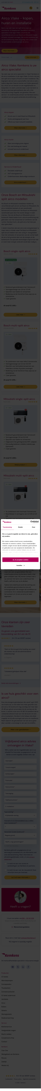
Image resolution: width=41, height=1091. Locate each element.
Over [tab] (33, 527)
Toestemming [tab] (7, 527)
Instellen (19, 565)
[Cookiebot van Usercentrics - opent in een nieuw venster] (30, 522)
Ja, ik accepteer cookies (20, 560)
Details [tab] (20, 527)
